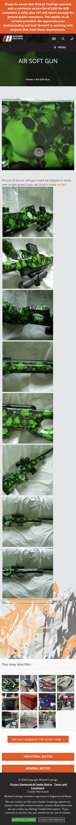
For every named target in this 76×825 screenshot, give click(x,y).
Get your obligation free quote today (36, 739)
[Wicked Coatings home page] (10, 39)
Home (29, 79)
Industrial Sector (38, 756)
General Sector (38, 768)
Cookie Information (51, 819)
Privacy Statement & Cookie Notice (31, 784)
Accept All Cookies (24, 819)
